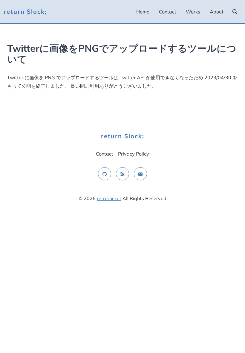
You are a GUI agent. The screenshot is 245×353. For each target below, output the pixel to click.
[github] (104, 173)
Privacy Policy (133, 154)
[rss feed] (122, 173)
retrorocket (109, 198)
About (216, 12)
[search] (234, 11)
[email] (140, 173)
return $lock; (25, 11)
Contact (167, 12)
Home (142, 12)
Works (193, 12)
